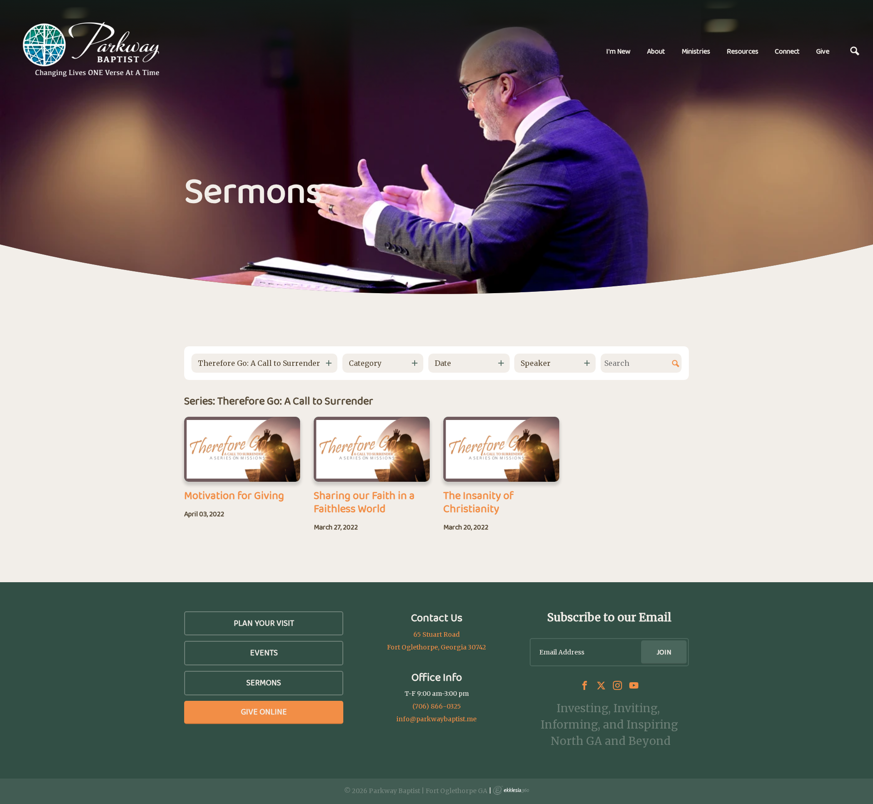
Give (822, 51)
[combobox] (264, 363)
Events (264, 653)
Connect (787, 51)
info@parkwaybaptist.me (436, 719)
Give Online (264, 712)
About (656, 51)
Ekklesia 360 (511, 790)
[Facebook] (584, 685)
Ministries (696, 51)
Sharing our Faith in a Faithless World (364, 501)
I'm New (618, 51)
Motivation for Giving (234, 495)
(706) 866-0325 (436, 706)
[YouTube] (633, 685)
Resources (742, 51)
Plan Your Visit (264, 623)
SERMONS (263, 683)
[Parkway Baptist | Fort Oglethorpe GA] (91, 50)
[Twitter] (601, 685)
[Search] (854, 51)
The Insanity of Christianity (478, 501)
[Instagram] (617, 685)
